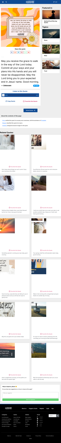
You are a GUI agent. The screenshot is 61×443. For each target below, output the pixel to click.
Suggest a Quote (33, 408)
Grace (45, 40)
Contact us (28, 435)
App (53, 408)
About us (24, 408)
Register (42, 408)
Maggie (4, 123)
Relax (45, 55)
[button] (3, 2)
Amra (3, 120)
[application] (20, 95)
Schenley (4, 125)
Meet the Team (19, 435)
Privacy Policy (38, 435)
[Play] (3, 95)
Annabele (43, 120)
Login (47, 408)
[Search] (57, 415)
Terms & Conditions (50, 435)
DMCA (30, 438)
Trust (45, 71)
